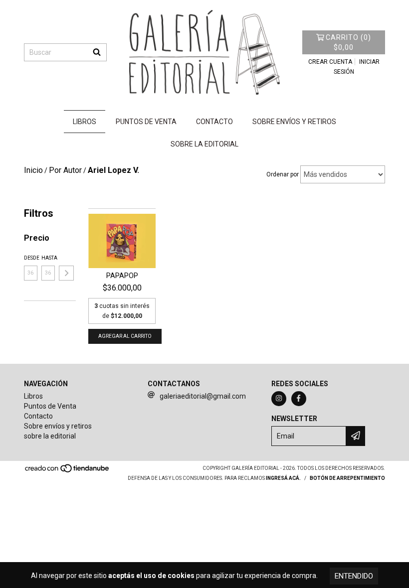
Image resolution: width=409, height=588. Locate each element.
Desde (30, 258)
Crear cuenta (330, 61)
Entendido (354, 576)
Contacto (214, 122)
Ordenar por (282, 174)
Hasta (48, 258)
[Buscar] (97, 52)
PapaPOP (122, 276)
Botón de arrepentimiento (347, 478)
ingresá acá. (283, 478)
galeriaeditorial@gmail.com (203, 396)
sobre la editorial (204, 144)
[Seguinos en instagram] (278, 398)
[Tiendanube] (67, 471)
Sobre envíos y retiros (294, 122)
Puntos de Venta (146, 122)
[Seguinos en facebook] (298, 398)
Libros (84, 122)
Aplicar (66, 273)
